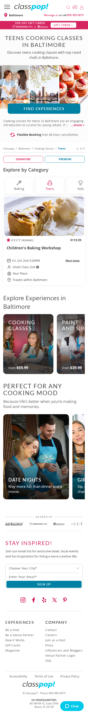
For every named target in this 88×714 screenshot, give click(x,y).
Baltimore (24, 148)
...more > (78, 125)
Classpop (8, 148)
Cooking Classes (44, 148)
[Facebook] (33, 600)
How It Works (15, 640)
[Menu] (7, 7)
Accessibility (18, 676)
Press (49, 645)
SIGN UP (44, 584)
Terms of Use (44, 676)
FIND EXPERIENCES (44, 108)
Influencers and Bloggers (64, 650)
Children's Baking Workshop (34, 247)
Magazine (12, 650)
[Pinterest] (64, 600)
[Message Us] (76, 6)
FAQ (48, 661)
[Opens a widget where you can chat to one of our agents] (72, 706)
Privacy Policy (69, 676)
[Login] (82, 6)
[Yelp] (44, 600)
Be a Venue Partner (19, 635)
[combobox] (44, 568)
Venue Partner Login (60, 655)
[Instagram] (23, 600)
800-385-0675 (75, 15)
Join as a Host (55, 640)
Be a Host (12, 630)
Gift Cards (12, 645)
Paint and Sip (73, 325)
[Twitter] (54, 600)
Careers (51, 635)
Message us (51, 15)
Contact (51, 630)
